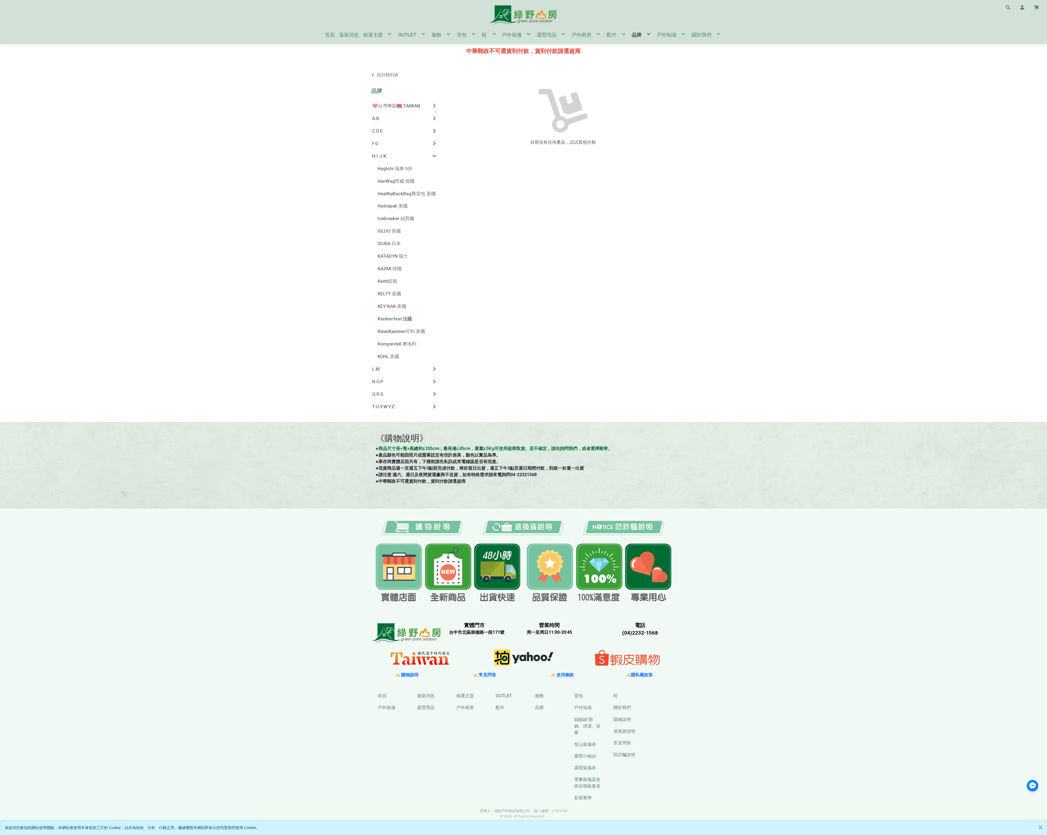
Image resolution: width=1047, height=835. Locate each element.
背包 (578, 695)
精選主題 (465, 695)
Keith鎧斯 (387, 281)
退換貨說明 (624, 731)
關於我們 (622, 707)
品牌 (376, 90)
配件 (500, 707)
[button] (1008, 7)
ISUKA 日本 (389, 243)
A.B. (376, 118)
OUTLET (504, 695)
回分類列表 (388, 74)
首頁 (382, 695)
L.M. (376, 369)
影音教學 (583, 797)
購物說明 (409, 674)
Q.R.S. (378, 394)
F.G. (375, 143)
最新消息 (426, 695)
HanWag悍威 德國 (396, 181)
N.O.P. (378, 381)
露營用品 (426, 707)
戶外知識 (583, 707)
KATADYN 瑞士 (393, 256)
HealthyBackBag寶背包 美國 (407, 193)
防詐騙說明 (624, 754)
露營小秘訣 (585, 756)
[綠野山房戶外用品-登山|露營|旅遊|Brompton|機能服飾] (523, 14)
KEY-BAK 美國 (392, 306)
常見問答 (487, 674)
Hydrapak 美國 (393, 206)
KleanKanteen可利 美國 (401, 331)
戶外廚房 (465, 707)
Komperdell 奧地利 (397, 344)
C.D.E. (378, 131)
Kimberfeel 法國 (395, 319)
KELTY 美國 (389, 293)
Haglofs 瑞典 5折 (395, 168)
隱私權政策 (642, 674)
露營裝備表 (585, 767)
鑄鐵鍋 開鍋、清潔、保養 (587, 726)
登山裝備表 (585, 744)
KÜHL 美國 (388, 356)
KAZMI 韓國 (390, 268)
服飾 (539, 695)
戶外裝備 (386, 707)
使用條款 (564, 674)
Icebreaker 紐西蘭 (396, 218)
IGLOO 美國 (389, 231)
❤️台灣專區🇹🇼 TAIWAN (396, 106)
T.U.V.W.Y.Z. (384, 406)
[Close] (1040, 827)
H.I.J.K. (380, 156)
